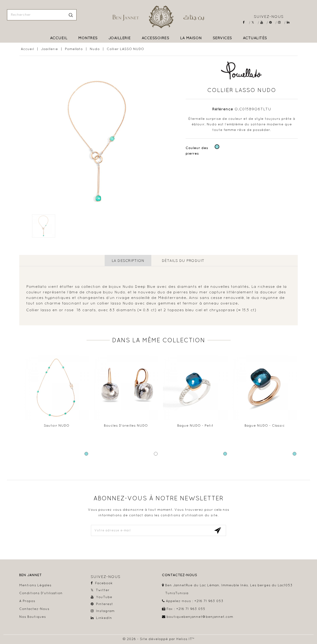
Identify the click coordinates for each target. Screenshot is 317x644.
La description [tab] (128, 260)
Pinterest (272, 22)
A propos (27, 601)
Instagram (281, 22)
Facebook (246, 22)
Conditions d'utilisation (41, 593)
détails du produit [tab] (183, 260)
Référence (222, 109)
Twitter (254, 22)
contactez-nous (179, 575)
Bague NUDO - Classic (265, 425)
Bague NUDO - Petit (195, 425)
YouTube (263, 22)
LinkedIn (290, 22)
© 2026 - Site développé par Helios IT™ (159, 639)
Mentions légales (35, 585)
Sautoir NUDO (56, 425)
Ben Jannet (30, 575)
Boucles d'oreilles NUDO (126, 425)
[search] (70, 15)
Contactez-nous (34, 609)
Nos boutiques (32, 617)
